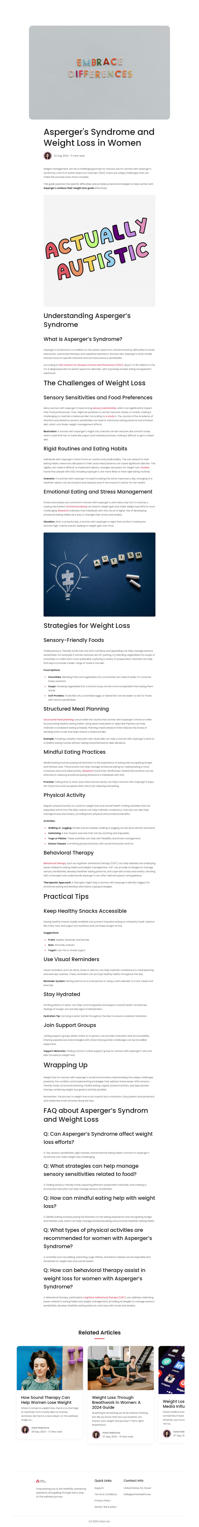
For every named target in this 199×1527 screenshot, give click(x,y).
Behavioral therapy (55, 863)
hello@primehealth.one (137, 1494)
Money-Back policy (106, 1507)
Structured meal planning (59, 719)
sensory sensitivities (104, 408)
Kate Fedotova (40, 1427)
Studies (145, 467)
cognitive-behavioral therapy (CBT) (104, 1297)
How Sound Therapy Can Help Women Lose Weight (46, 1400)
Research (63, 510)
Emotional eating (77, 506)
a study (109, 416)
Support (99, 1488)
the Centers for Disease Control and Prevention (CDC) (91, 365)
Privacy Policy (102, 1500)
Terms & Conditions (106, 1494)
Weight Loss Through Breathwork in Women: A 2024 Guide (116, 1402)
